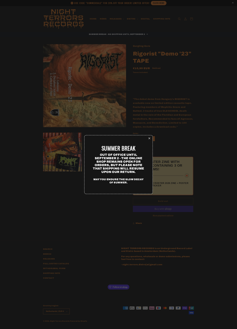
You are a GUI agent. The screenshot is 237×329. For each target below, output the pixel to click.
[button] (149, 138)
